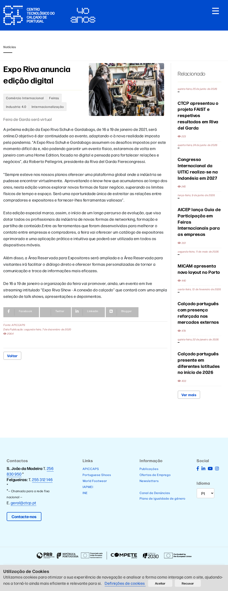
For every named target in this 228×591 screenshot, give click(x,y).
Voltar (12, 355)
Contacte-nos (24, 516)
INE (85, 493)
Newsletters (149, 481)
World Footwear (95, 481)
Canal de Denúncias (155, 493)
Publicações (149, 469)
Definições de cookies (125, 583)
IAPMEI (88, 487)
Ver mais (188, 394)
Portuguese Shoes (97, 475)
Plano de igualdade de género (162, 498)
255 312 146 (42, 479)
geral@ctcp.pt (23, 502)
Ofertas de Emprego (155, 475)
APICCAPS (91, 469)
